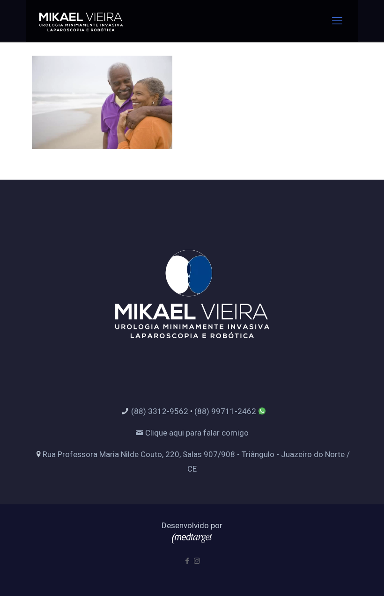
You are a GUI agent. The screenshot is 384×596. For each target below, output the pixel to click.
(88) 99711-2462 (225, 411)
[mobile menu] (337, 21)
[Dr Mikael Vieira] (81, 21)
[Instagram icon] (196, 561)
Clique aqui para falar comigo (196, 432)
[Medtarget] (192, 541)
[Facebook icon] (187, 561)
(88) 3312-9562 (159, 411)
